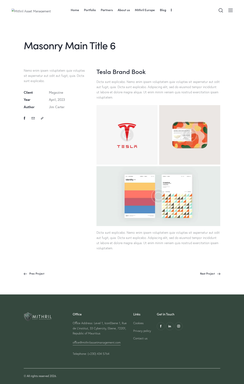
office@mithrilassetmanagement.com (97, 342)
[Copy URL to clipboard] (42, 118)
